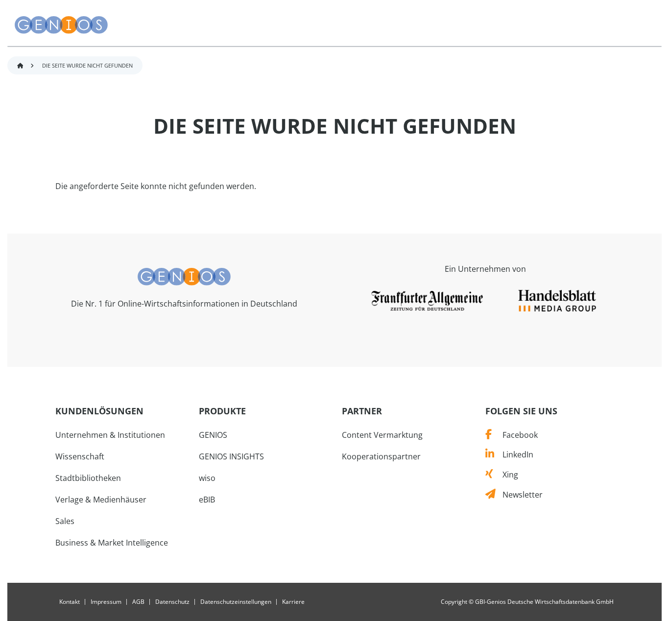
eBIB (207, 499)
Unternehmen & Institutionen (110, 435)
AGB (138, 602)
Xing (505, 474)
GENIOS (213, 435)
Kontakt (69, 602)
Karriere (293, 602)
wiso (207, 478)
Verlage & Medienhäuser (100, 499)
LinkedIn (513, 454)
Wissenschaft (79, 456)
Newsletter (519, 494)
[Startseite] (61, 25)
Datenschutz (172, 602)
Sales (64, 521)
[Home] (184, 275)
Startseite (20, 66)
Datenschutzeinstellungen (235, 602)
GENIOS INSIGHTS (231, 456)
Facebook (514, 435)
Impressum (106, 602)
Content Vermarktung (382, 435)
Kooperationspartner (381, 456)
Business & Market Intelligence (111, 542)
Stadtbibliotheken (88, 478)
